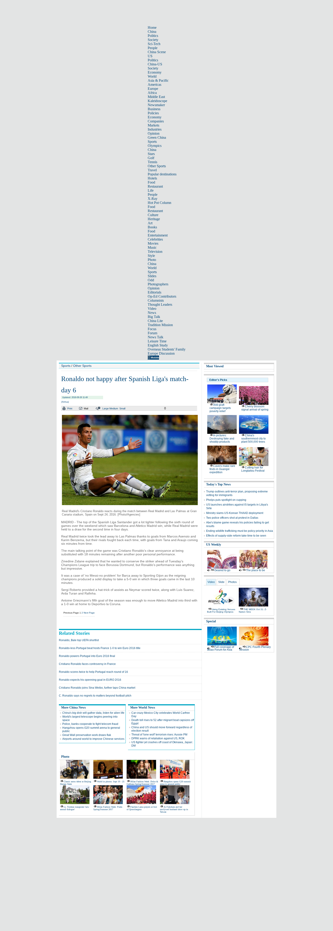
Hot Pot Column (159, 203)
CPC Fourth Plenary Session (255, 648)
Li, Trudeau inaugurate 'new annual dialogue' (74, 808)
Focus (152, 329)
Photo (152, 260)
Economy (155, 72)
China (152, 31)
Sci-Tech (154, 44)
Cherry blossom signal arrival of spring (254, 408)
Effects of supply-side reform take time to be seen (236, 535)
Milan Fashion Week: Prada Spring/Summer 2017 (107, 808)
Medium (113, 408)
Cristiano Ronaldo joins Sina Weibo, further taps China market (97, 687)
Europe (153, 89)
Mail (86, 408)
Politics (153, 36)
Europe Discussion (161, 353)
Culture (153, 215)
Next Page (89, 612)
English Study (158, 345)
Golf (151, 158)
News (152, 313)
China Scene (157, 52)
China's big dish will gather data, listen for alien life (93, 712)
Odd (151, 280)
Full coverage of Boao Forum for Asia (220, 648)
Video (152, 308)
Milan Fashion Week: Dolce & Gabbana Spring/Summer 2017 (142, 782)
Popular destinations (162, 174)
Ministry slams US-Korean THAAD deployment (234, 513)
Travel (152, 170)
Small (122, 408)
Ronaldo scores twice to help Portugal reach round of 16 (93, 671)
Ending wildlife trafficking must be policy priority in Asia (239, 530)
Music (152, 247)
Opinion (153, 133)
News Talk (155, 337)
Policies (153, 113)
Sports (152, 141)
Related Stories (74, 633)
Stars (151, 154)
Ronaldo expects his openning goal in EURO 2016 (90, 679)
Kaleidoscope (157, 101)
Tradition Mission (160, 325)
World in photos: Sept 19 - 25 (110, 781)
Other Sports (157, 166)
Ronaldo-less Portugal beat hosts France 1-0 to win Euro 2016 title (99, 648)
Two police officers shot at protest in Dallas (232, 517)
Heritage (154, 219)
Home (152, 27)
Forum (152, 333)
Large (105, 408)
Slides (152, 276)
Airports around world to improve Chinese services (93, 738)
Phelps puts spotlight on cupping (226, 499)
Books (152, 227)
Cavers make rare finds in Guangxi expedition (222, 469)
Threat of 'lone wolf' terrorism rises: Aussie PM (159, 734)
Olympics (155, 146)
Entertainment (158, 235)
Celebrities (155, 239)
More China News (73, 707)
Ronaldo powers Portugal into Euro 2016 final (87, 656)
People (152, 48)
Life (151, 190)
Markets (153, 125)
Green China (157, 137)
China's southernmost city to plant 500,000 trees (253, 438)
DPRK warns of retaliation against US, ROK (158, 738)
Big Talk (154, 317)
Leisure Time (157, 341)
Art (150, 223)
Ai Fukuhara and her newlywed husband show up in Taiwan (174, 809)
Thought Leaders (160, 304)
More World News (142, 707)
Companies (156, 121)
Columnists (156, 300)
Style (151, 256)
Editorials (154, 292)
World (152, 76)
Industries (155, 129)
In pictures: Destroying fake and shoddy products (222, 438)
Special (211, 621)
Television (155, 251)
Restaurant (155, 186)
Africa (152, 93)
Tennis (152, 162)
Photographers (158, 284)
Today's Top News (218, 484)
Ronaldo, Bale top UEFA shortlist (79, 640)
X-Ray (152, 199)
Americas (154, 84)
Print (69, 408)
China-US (155, 64)
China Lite (155, 321)
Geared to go (222, 570)
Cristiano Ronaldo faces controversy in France (87, 664)
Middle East (156, 97)
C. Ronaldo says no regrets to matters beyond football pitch (95, 695)
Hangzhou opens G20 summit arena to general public (175, 782)
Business (154, 109)
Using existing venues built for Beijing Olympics (221, 610)
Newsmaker (156, 105)
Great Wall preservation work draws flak (86, 735)
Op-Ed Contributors (162, 296)
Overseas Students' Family (167, 349)
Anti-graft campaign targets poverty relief (220, 408)
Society (153, 40)
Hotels (152, 178)
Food (151, 182)
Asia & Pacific (158, 80)
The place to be (255, 570)
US (150, 56)
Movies (153, 243)
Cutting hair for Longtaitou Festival (253, 469)
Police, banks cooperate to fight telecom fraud (90, 724)
